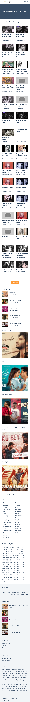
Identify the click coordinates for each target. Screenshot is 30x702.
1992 (22, 558)
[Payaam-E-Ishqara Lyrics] (8, 99)
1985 (3, 562)
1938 (22, 577)
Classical (18, 505)
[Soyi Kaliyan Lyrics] (8, 132)
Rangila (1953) (21, 174)
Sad (16, 533)
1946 (14, 575)
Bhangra (17, 503)
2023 (18, 547)
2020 (7, 549)
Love (16, 518)
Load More (15, 282)
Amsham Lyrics (13, 308)
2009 (3, 553)
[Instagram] (7, 587)
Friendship (18, 511)
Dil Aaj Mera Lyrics (8, 237)
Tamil (12, 677)
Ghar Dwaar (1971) (8, 91)
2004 (22, 553)
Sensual (5, 535)
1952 (14, 573)
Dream (17, 507)
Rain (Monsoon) (8, 530)
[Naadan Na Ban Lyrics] (22, 181)
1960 (7, 570)
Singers (4, 645)
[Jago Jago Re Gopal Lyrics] (8, 165)
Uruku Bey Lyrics (6, 462)
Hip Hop (5, 516)
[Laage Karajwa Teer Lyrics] (22, 198)
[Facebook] (2, 587)
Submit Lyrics (24, 594)
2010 (22, 551)
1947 (11, 575)
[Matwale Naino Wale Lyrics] (8, 198)
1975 (18, 564)
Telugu (4, 677)
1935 (11, 579)
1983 (11, 562)
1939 (18, 577)
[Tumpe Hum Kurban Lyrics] (22, 264)
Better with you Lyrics (15, 300)
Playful (17, 526)
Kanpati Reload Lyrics (15, 323)
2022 (22, 547)
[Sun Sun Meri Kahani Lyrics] (22, 165)
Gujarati (18, 680)
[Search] (27, 2)
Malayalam (23, 675)
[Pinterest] (9, 587)
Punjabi (17, 677)
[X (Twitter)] (4, 587)
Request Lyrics (15, 594)
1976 (14, 564)
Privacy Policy (16, 592)
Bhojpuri (9, 680)
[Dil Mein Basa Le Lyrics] (22, 215)
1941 (10, 577)
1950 (22, 573)
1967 (3, 568)
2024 (15, 547)
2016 (22, 549)
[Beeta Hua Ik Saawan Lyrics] (22, 47)
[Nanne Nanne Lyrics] (15, 378)
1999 (18, 556)
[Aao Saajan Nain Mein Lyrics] (8, 47)
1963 (18, 568)
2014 (7, 551)
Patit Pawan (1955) (22, 141)
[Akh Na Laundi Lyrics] (5, 317)
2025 (11, 547)
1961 (3, 570)
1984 (7, 562)
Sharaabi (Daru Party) (10, 537)
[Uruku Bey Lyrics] (15, 445)
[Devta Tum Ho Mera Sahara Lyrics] (22, 80)
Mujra (17, 522)
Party (4, 524)
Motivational (7, 522)
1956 (22, 570)
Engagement (7, 509)
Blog (9, 592)
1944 (22, 575)
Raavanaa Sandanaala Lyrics (9, 494)
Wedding (6, 520)
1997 (3, 558)
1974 (22, 564)
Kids (4, 518)
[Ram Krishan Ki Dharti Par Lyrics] (22, 64)
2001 (11, 556)
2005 (18, 553)
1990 (7, 560)
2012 (14, 551)
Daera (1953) (20, 91)
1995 (11, 558)
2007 (11, 553)
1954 (7, 573)
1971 (10, 566)
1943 (3, 577)
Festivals (18, 509)
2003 (3, 556)
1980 (22, 562)
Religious (18, 530)
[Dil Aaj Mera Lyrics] (8, 231)
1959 (11, 570)
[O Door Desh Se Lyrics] (8, 115)
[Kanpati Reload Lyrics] (5, 324)
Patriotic (17, 524)
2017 (18, 549)
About (4, 592)
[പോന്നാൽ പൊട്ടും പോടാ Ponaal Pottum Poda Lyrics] (15, 411)
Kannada (23, 677)
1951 (18, 573)
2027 (3, 547)
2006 (15, 553)
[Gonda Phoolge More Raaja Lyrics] (8, 80)
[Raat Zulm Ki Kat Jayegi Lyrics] (8, 64)
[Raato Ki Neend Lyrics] (22, 115)
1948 (7, 575)
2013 (11, 551)
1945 (18, 575)
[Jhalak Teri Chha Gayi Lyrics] (8, 148)
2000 (15, 556)
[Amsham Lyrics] (5, 309)
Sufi (4, 539)
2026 (7, 547)
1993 (18, 558)
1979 (3, 564)
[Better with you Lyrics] (5, 301)
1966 (7, 568)
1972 (7, 566)
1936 (7, 579)
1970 (14, 566)
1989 (11, 560)
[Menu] (25, 2)
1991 (3, 560)
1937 (3, 579)
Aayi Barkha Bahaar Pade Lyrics (20, 36)
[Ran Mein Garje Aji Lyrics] (22, 99)
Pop (4, 528)
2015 (3, 551)
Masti (17, 520)
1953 (11, 573)
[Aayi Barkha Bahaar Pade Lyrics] (22, 29)
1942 (7, 577)
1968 (22, 566)
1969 (18, 566)
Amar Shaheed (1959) (8, 73)
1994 (14, 558)
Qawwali (18, 528)
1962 (22, 568)
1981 (18, 562)
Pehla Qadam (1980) (22, 56)
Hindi (8, 677)
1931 (3, 581)
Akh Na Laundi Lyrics (15, 315)
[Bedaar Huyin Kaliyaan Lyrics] (8, 29)
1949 (3, 575)
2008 (7, 553)
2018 (14, 549)
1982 (14, 562)
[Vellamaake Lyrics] (15, 345)
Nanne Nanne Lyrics (7, 394)
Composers (5, 648)
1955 (3, 573)
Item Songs (18, 516)
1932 (22, 579)
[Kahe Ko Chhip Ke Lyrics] (22, 231)
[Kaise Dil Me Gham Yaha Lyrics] (22, 248)
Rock (4, 533)
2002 (7, 556)
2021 (3, 549)
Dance (5, 507)
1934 (14, 579)
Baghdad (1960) (21, 240)
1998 (22, 556)
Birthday (5, 505)
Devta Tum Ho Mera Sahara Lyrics (20, 87)
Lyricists (4, 650)
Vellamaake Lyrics (6, 362)
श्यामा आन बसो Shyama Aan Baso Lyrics (19, 292)
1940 (14, 577)
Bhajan (5, 503)
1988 (14, 560)
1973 (3, 566)
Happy (17, 513)
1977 (10, 564)
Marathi (4, 680)
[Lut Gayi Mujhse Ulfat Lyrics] (8, 248)
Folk (4, 511)
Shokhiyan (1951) (7, 40)
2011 (18, 551)
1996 (7, 558)
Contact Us (25, 592)
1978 (7, 564)
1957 (18, 570)
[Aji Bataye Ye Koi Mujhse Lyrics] (8, 264)
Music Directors (6, 643)
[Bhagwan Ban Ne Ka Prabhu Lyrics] (22, 148)
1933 (18, 579)
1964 (14, 568)
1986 (22, 560)
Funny (5, 513)
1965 (11, 568)
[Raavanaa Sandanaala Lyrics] (15, 478)
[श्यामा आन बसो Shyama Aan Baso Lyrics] (5, 294)
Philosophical (7, 526)
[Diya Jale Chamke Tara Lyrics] (8, 215)
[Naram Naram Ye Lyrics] (8, 181)
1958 (14, 570)
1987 (18, 560)
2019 (11, 549)
